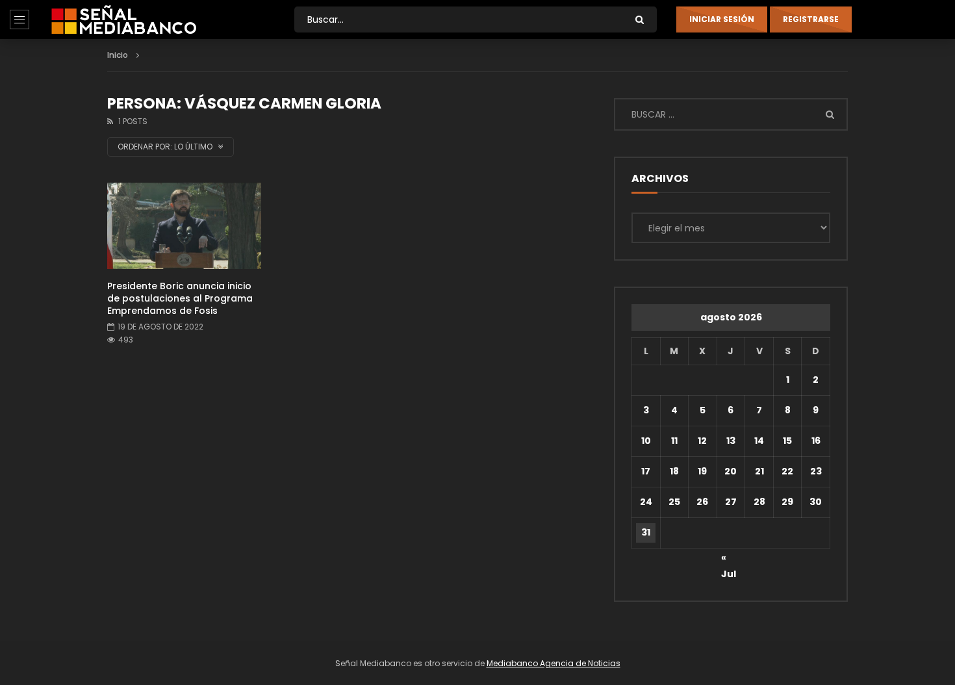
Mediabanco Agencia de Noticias (553, 663)
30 (815, 501)
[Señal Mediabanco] (124, 19)
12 (702, 440)
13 (730, 440)
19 (702, 471)
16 (816, 440)
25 (674, 501)
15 (787, 440)
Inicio (117, 54)
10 (646, 440)
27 (731, 501)
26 (702, 501)
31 (645, 532)
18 (674, 471)
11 (674, 440)
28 (759, 501)
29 (787, 501)
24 (646, 501)
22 (787, 471)
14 (759, 440)
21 (759, 471)
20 (730, 471)
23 (816, 471)
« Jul (728, 559)
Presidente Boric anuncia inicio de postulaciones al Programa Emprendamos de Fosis (180, 298)
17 (645, 471)
